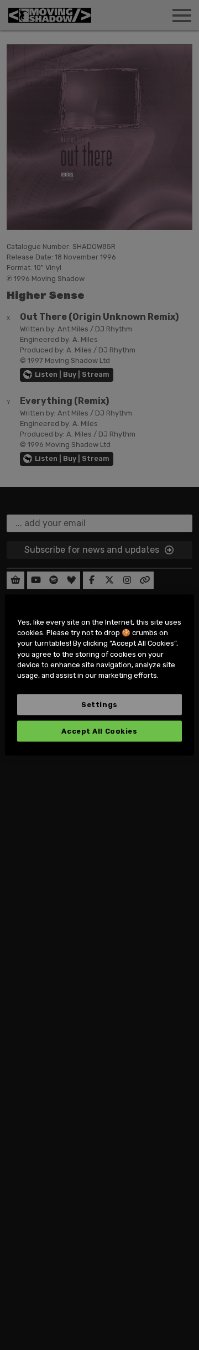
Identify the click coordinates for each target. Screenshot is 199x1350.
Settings (99, 704)
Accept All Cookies (99, 731)
